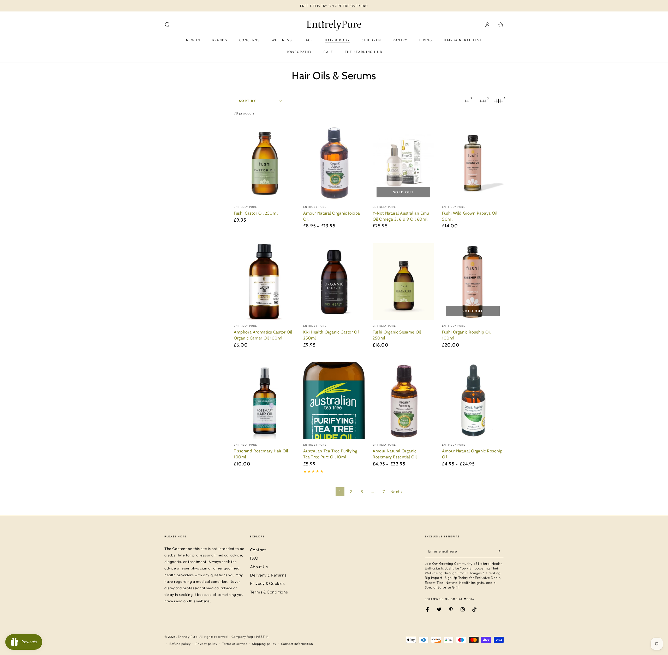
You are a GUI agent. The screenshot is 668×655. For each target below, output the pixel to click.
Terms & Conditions (269, 592)
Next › (396, 491)
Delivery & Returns (268, 575)
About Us (259, 566)
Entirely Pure (188, 637)
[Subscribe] (501, 551)
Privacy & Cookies (267, 583)
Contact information (297, 644)
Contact (258, 549)
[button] (167, 25)
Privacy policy (206, 644)
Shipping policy (264, 644)
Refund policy (180, 644)
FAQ (254, 558)
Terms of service (234, 644)
